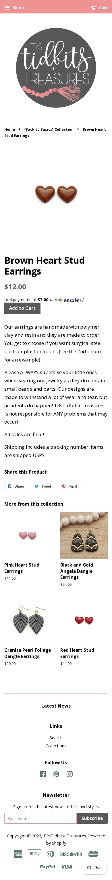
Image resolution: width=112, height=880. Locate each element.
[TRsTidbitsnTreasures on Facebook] (43, 775)
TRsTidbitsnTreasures (64, 836)
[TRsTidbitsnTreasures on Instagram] (69, 775)
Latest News (56, 706)
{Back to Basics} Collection (49, 129)
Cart (103, 7)
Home (9, 129)
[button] (56, 300)
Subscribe (92, 818)
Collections (56, 745)
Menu (17, 7)
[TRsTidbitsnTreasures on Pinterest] (56, 775)
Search (56, 737)
